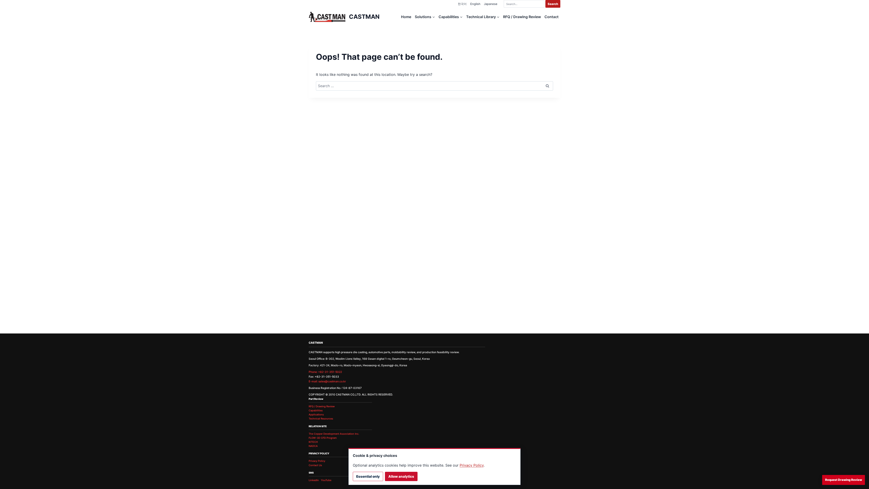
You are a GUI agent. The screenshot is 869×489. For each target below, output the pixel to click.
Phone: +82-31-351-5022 (325, 372)
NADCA (313, 446)
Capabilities (316, 410)
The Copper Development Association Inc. (334, 433)
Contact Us (315, 465)
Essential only (368, 476)
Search (553, 4)
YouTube (326, 480)
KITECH (313, 441)
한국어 (462, 4)
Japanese (490, 4)
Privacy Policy (317, 461)
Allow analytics (401, 476)
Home (406, 16)
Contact (551, 16)
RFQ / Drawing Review (522, 16)
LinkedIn (314, 480)
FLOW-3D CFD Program (323, 437)
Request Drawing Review (843, 480)
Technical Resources (321, 418)
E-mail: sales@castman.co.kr (327, 381)
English (475, 4)
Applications (316, 414)
